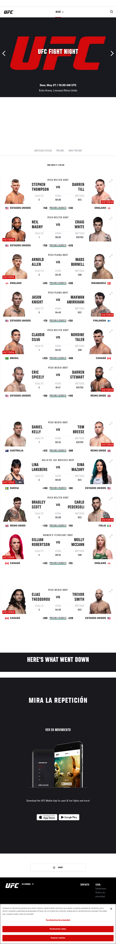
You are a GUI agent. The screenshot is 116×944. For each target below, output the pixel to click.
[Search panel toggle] (111, 11)
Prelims (60, 150)
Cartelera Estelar (43, 150)
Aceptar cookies (58, 938)
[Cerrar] (111, 908)
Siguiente (111, 53)
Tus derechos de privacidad (58, 920)
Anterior (5, 53)
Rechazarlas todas (58, 929)
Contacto (84, 884)
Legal (98, 884)
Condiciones (100, 888)
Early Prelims (75, 150)
